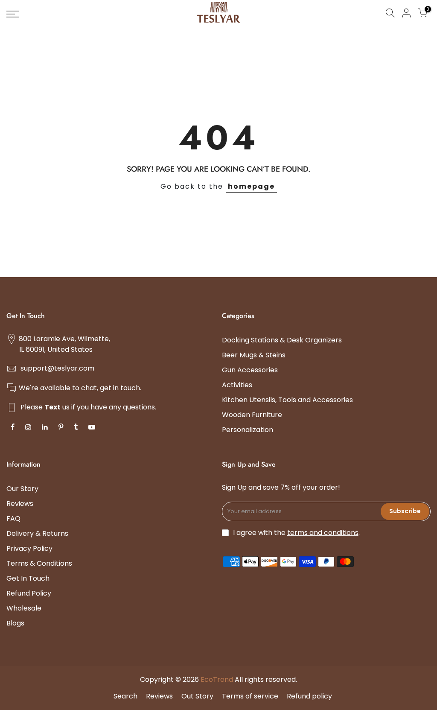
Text (52, 407)
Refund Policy (28, 593)
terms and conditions (322, 533)
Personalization (247, 430)
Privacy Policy (29, 548)
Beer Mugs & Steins (254, 355)
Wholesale (23, 608)
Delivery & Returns (37, 533)
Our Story (22, 489)
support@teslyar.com (57, 368)
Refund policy (309, 696)
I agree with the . (296, 533)
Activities (237, 385)
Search (125, 696)
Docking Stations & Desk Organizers (282, 340)
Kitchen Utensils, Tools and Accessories (287, 400)
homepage (251, 186)
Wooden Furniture (252, 415)
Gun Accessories (250, 370)
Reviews (19, 503)
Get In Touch (28, 578)
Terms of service (250, 696)
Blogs (15, 623)
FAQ (13, 518)
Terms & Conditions (39, 563)
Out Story (197, 696)
